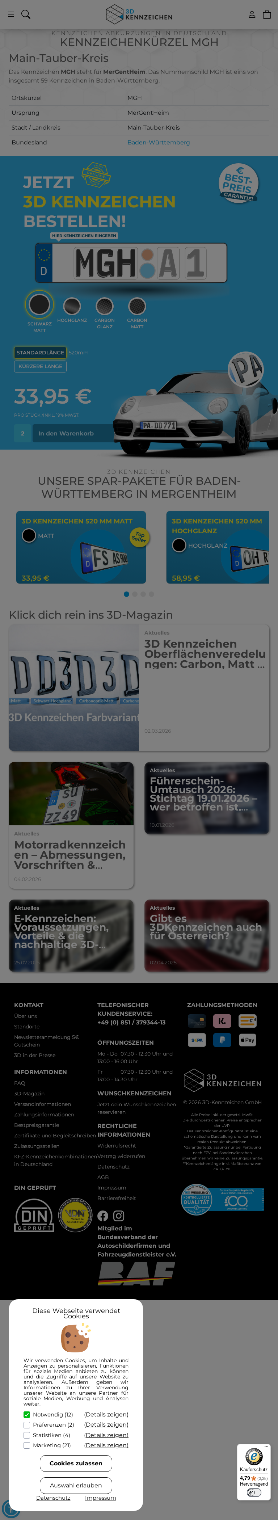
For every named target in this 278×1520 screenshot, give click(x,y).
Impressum (100, 1497)
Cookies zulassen (76, 1463)
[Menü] (266, 1448)
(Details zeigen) (106, 1414)
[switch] (254, 1492)
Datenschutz (53, 1497)
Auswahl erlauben (76, 1485)
